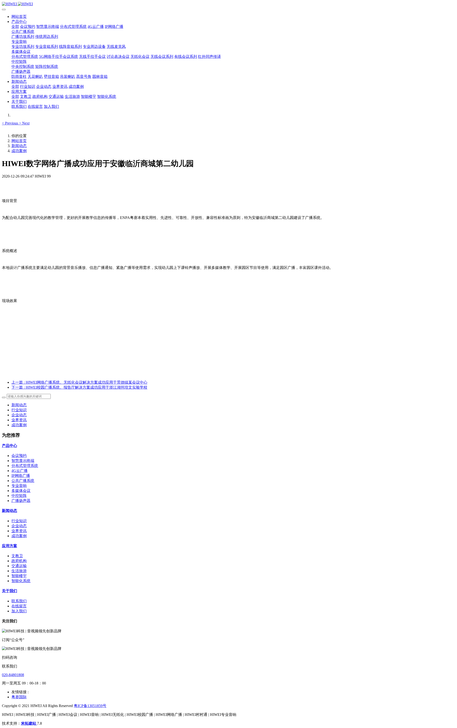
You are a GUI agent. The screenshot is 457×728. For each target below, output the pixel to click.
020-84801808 (13, 675)
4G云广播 (19, 471)
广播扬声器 (20, 501)
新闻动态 (19, 146)
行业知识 (19, 410)
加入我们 (19, 611)
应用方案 (9, 546)
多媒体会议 (20, 491)
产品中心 (9, 446)
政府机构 (19, 561)
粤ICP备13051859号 (90, 706)
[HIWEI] (228, 4)
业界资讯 (19, 420)
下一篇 (79, 387)
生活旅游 (19, 571)
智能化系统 (20, 581)
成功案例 (19, 151)
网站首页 (19, 17)
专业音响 (19, 486)
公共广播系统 (22, 481)
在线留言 (19, 606)
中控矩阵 (19, 496)
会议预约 (19, 456)
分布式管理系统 (24, 466)
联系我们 (19, 601)
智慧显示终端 (22, 461)
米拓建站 (29, 723)
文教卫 (17, 556)
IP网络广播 (20, 476)
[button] (10, 123)
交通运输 (19, 566)
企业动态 (19, 415)
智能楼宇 (19, 576)
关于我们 (9, 591)
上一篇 (79, 382)
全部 (15, 27)
